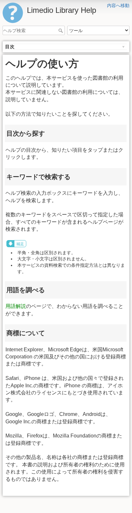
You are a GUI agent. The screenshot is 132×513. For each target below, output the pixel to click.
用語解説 (15, 306)
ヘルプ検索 (61, 30)
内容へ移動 (118, 5)
